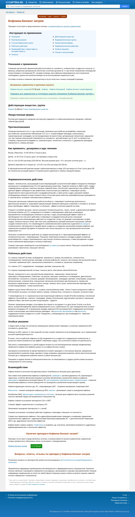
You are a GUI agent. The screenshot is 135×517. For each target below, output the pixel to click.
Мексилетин (13, 390)
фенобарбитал (68, 311)
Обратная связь (121, 503)
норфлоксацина (81, 380)
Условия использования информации (22, 495)
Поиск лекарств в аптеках (36, 484)
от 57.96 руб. (36, 446)
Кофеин (45, 89)
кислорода (84, 224)
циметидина (13, 380)
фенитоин (82, 311)
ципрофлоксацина (66, 380)
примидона (56, 376)
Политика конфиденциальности (20, 498)
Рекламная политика (119, 500)
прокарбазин (39, 394)
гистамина (53, 245)
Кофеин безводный (57, 89)
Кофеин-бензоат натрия (19, 89)
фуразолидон (28, 394)
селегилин (50, 394)
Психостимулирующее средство (35, 109)
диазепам (58, 311)
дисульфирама (53, 380)
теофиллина (38, 425)
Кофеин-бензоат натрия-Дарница (79, 89)
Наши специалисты (119, 498)
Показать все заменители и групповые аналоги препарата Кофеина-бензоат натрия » (52, 94)
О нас (125, 495)
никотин (52, 390)
